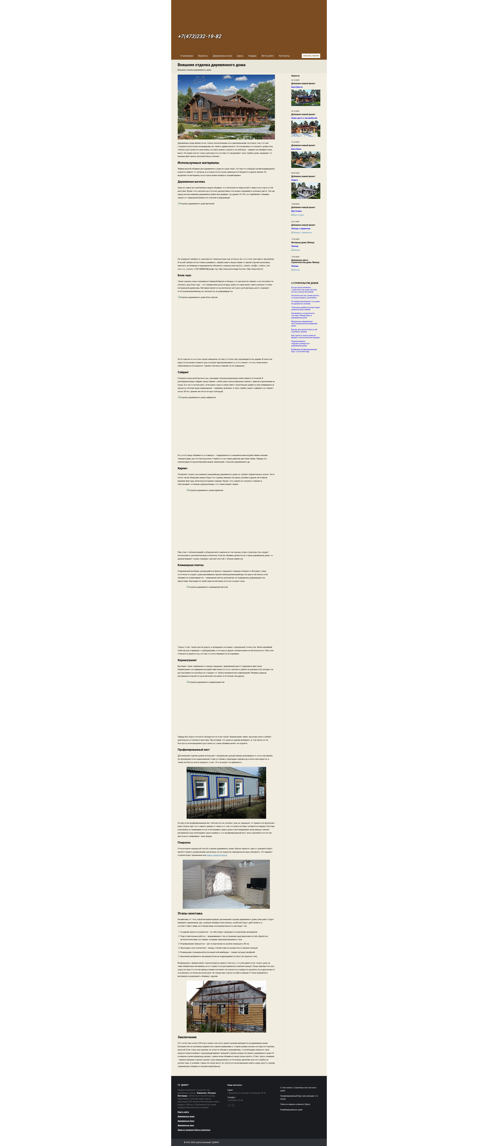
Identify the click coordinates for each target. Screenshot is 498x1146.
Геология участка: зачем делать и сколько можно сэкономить (305, 296)
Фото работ (268, 55)
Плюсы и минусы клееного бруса (295, 1104)
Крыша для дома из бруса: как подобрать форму (304, 330)
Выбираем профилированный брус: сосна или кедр (304, 350)
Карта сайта (183, 1112)
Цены (240, 55)
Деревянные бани (186, 1121)
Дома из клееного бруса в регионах (194, 1130)
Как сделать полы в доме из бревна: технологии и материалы (305, 336)
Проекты (203, 55)
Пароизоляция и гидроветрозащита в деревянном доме (300, 343)
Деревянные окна (222, 55)
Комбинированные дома (291, 1110)
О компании (186, 55)
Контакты (284, 55)
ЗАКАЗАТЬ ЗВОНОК (311, 56)
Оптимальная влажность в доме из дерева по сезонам (305, 302)
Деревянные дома (186, 1116)
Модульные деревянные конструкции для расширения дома (304, 323)
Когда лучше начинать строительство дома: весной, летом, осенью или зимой (304, 289)
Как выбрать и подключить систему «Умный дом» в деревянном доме (303, 315)
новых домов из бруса (217, 855)
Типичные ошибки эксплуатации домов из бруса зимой (305, 308)
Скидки (252, 55)
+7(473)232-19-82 (199, 36)
